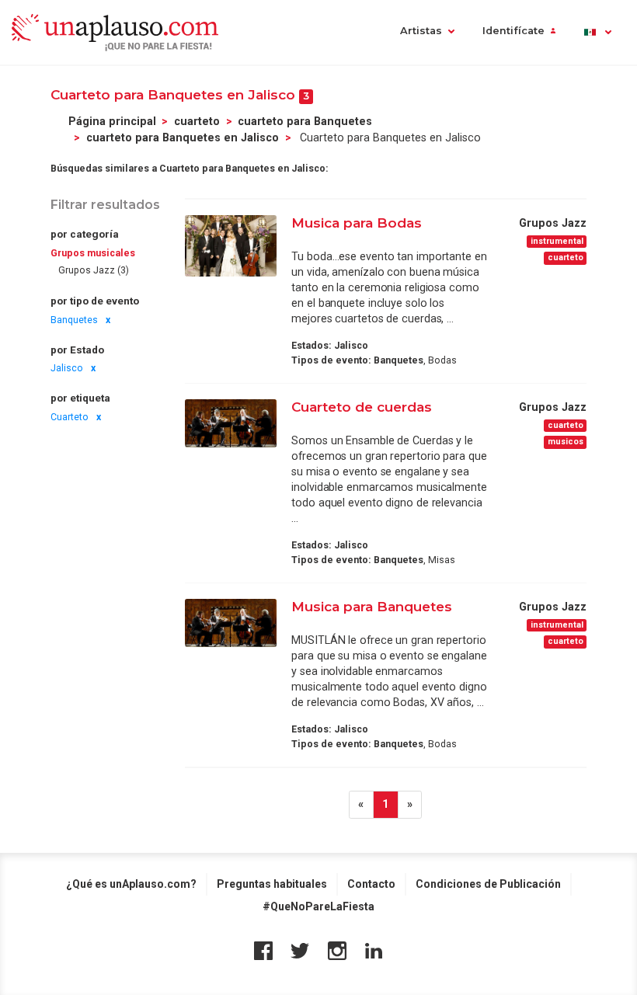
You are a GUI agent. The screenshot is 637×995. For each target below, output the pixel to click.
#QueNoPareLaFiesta (318, 906)
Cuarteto (69, 417)
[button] (597, 32)
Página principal (112, 121)
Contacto (371, 884)
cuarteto (197, 121)
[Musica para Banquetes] (231, 623)
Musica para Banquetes (371, 606)
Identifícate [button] (513, 31)
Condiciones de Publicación (488, 884)
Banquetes (74, 320)
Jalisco (66, 368)
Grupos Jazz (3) (93, 270)
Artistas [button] (421, 31)
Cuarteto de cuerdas (361, 406)
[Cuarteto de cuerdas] (231, 423)
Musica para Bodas (356, 222)
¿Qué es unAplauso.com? (131, 884)
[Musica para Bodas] (231, 246)
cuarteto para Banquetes (305, 121)
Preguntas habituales (272, 884)
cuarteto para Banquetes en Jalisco (182, 137)
